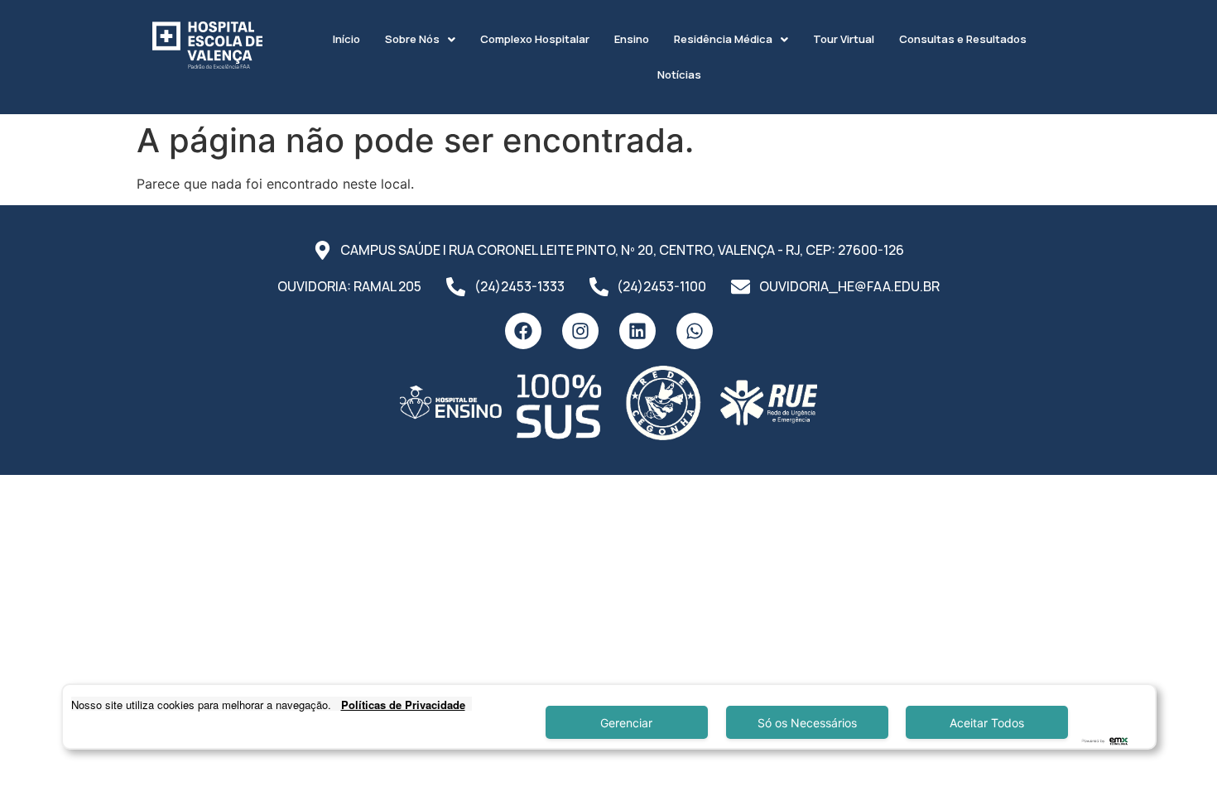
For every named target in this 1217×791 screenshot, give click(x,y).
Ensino (631, 38)
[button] (420, 39)
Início (346, 38)
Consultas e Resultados (963, 38)
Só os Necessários (807, 723)
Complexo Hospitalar (534, 38)
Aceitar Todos (987, 723)
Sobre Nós (412, 38)
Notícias (679, 74)
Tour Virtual (843, 38)
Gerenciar (626, 723)
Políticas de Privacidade (403, 704)
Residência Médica (723, 38)
